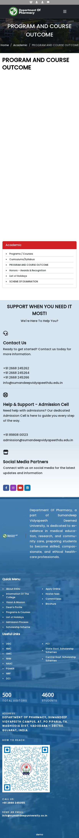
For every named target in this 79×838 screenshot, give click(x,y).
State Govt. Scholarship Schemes (60, 650)
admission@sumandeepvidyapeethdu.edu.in (38, 440)
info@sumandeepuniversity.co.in (24, 815)
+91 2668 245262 (16, 368)
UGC (9, 643)
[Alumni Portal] (42, 2)
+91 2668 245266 (16, 377)
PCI (47, 643)
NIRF (8, 673)
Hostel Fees (52, 593)
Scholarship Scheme (18, 627)
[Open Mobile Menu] (64, 11)
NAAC (9, 663)
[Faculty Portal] (31, 2)
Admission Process (17, 622)
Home (5, 45)
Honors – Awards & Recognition (27, 270)
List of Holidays (18, 276)
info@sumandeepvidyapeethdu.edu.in (33, 383)
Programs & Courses (18, 612)
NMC (9, 648)
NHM (8, 658)
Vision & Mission (15, 602)
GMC (9, 653)
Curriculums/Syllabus (22, 259)
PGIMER (10, 668)
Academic (20, 45)
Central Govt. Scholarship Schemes (61, 658)
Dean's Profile (14, 607)
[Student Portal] (37, 2)
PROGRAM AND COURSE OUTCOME (28, 264)
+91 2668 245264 (16, 373)
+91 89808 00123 (15, 435)
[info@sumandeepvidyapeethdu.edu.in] (48, 2)
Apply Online (53, 588)
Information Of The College (17, 595)
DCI (8, 678)
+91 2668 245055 (13, 802)
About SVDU (13, 588)
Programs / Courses (21, 253)
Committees (53, 598)
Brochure (51, 603)
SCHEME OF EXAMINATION (23, 281)
